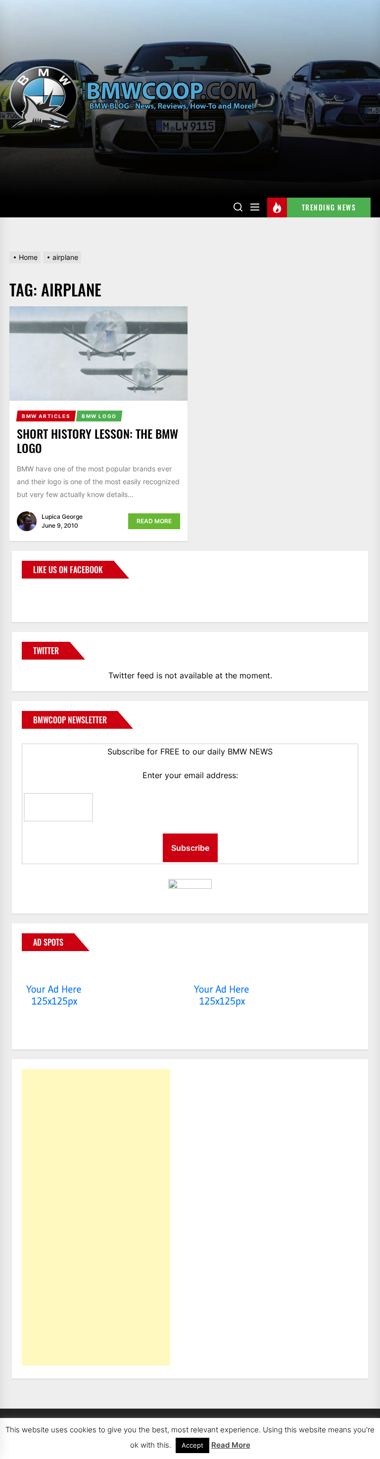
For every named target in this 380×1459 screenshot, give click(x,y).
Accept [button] (192, 1445)
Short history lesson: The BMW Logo (97, 440)
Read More (154, 521)
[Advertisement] (96, 1217)
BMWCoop (53, 594)
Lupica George (62, 516)
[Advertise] (54, 970)
